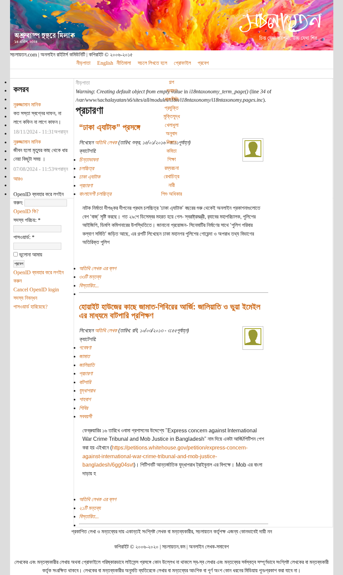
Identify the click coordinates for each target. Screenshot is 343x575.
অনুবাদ (171, 133)
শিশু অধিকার (171, 194)
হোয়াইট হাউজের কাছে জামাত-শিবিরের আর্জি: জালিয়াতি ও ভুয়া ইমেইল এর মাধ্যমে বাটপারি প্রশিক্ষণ (169, 311)
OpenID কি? (26, 211)
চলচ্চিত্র (86, 168)
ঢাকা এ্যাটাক (89, 177)
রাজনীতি (172, 99)
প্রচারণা (85, 185)
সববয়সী (85, 416)
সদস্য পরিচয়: (27, 220)
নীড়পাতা (83, 83)
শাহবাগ (85, 399)
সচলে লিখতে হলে (152, 63)
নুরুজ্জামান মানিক (27, 104)
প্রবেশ (203, 63)
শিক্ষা (171, 159)
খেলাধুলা (172, 125)
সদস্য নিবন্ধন (25, 298)
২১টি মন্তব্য (89, 508)
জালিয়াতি (86, 365)
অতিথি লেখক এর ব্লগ (97, 268)
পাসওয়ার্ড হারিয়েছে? (30, 306)
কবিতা (171, 151)
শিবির (83, 408)
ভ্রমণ (172, 90)
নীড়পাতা (83, 63)
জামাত (84, 356)
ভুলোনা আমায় (30, 254)
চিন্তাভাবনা (88, 159)
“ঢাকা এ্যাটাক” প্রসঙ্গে (109, 127)
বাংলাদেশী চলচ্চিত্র (95, 194)
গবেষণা (85, 347)
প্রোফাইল (182, 63)
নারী (171, 185)
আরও (18, 179)
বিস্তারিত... (89, 285)
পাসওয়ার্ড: (24, 237)
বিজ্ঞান (171, 142)
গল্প (171, 82)
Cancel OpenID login (36, 289)
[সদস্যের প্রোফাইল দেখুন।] (253, 155)
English (105, 63)
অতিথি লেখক (106, 142)
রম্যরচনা (171, 168)
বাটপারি (85, 382)
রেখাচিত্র (171, 176)
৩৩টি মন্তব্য (90, 277)
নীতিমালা (124, 63)
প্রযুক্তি (171, 108)
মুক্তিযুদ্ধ (171, 116)
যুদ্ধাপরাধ (87, 390)
